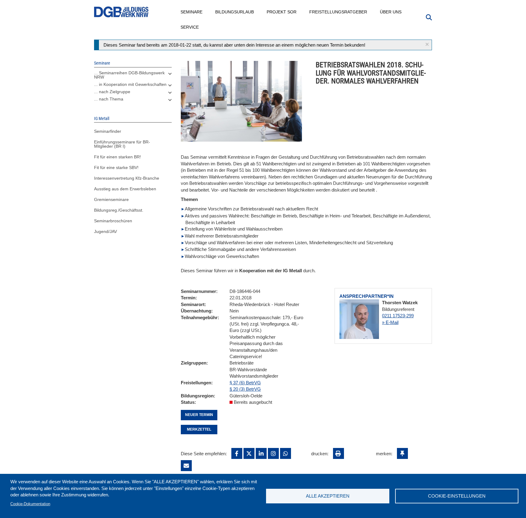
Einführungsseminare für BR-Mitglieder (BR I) (122, 144)
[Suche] (429, 16)
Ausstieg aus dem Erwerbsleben (125, 188)
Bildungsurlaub (235, 11)
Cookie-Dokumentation (30, 504)
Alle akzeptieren (327, 496)
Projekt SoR (282, 11)
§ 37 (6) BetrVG (245, 382)
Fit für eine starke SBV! (116, 167)
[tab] (133, 76)
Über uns (391, 11)
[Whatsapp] (285, 453)
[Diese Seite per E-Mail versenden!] (186, 465)
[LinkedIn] (261, 453)
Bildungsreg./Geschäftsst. (118, 210)
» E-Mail (390, 322)
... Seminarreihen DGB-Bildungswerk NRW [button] (129, 75)
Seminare (192, 11)
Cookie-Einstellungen (457, 496)
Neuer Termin (199, 415)
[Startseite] (121, 12)
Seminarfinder (107, 131)
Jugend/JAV (105, 231)
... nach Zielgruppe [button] (112, 92)
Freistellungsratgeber (338, 11)
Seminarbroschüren (113, 220)
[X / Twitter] (249, 453)
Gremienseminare (111, 199)
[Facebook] (236, 453)
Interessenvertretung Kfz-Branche (126, 178)
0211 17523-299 (398, 315)
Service (190, 27)
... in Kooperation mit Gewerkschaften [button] (130, 84)
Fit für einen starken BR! (117, 156)
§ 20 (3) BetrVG (245, 389)
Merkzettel (199, 429)
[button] (427, 44)
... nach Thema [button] (108, 99)
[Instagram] (273, 453)
